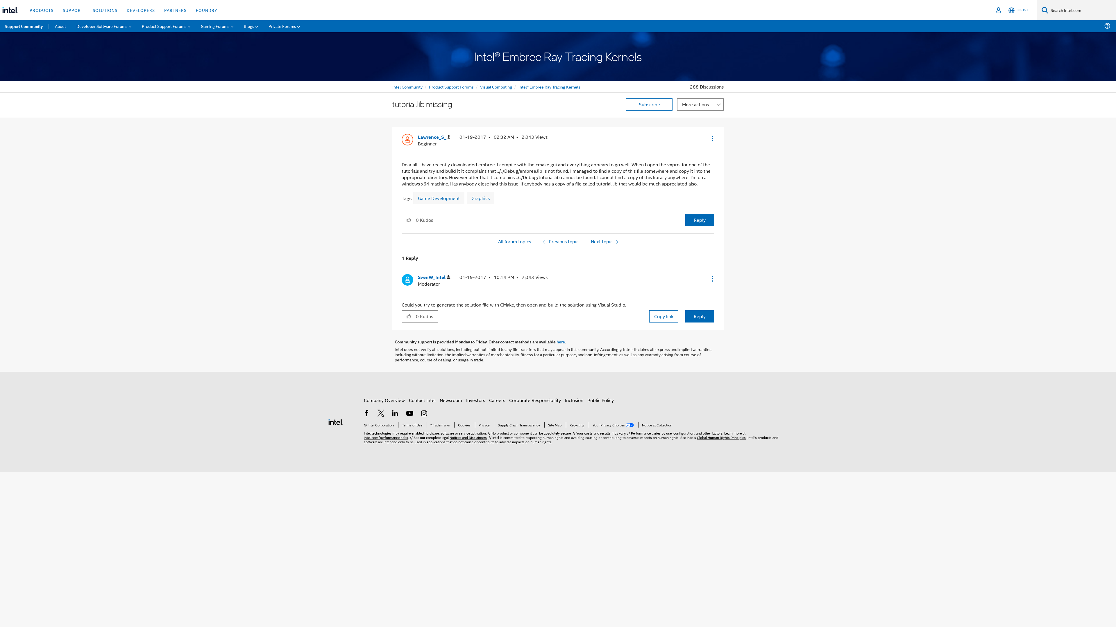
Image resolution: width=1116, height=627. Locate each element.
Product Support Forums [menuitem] (164, 26)
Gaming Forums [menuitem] (215, 26)
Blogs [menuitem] (249, 26)
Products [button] (41, 10)
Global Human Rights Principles (721, 437)
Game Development (439, 198)
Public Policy (600, 400)
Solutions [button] (105, 10)
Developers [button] (141, 10)
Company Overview (384, 400)
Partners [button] (175, 10)
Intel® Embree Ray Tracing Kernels (549, 87)
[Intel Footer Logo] (335, 421)
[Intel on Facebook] (366, 413)
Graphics (480, 198)
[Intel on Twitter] (381, 413)
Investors (475, 400)
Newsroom (451, 400)
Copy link (663, 316)
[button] (712, 138)
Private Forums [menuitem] (282, 26)
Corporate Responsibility (535, 400)
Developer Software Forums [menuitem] (102, 26)
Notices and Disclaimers (468, 437)
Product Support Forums (451, 87)
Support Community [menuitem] (24, 26)
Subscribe (649, 104)
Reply (700, 220)
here (561, 341)
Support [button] (73, 10)
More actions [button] (695, 104)
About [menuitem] (60, 26)
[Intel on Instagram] (424, 413)
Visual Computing (496, 87)
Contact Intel (422, 400)
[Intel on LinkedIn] (395, 413)
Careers (497, 400)
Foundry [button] (206, 10)
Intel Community (407, 87)
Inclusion (574, 400)
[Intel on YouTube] (410, 413)
